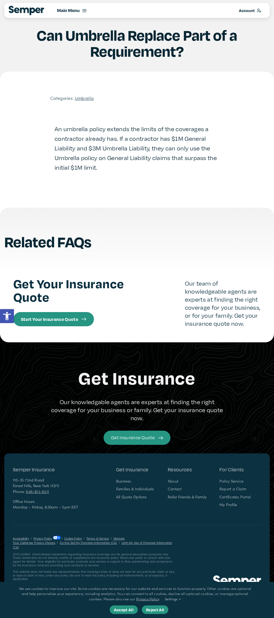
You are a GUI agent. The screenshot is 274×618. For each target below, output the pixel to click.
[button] (7, 316)
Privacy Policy (42, 538)
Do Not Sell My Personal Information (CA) (88, 543)
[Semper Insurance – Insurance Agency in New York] (237, 577)
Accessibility (21, 538)
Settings (172, 598)
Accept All (124, 609)
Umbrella (84, 98)
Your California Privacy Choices (34, 543)
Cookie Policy (73, 538)
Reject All (155, 609)
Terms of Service (97, 538)
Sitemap (119, 538)
